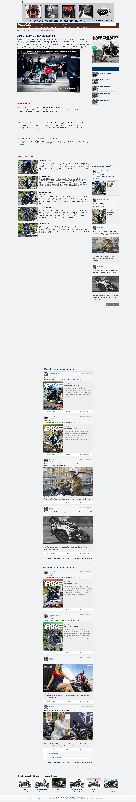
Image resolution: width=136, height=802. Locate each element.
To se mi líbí (52, 411)
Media (56, 24)
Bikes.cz (33, 1)
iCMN (24, 30)
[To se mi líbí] (87, 373)
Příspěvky (41, 24)
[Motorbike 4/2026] (53, 214)
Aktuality (30, 30)
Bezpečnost (30, 27)
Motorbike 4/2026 (104, 93)
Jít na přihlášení (86, 564)
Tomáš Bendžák (53, 753)
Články (48, 24)
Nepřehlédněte (44, 27)
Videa (78, 27)
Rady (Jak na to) (54, 27)
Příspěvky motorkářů (101, 166)
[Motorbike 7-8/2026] (53, 167)
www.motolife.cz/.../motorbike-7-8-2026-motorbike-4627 (64, 379)
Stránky (64, 24)
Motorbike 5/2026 (104, 87)
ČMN (36, 27)
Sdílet (68, 411)
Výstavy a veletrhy (86, 27)
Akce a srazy (21, 27)
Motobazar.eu (40, 1)
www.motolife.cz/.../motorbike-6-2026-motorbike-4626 (64, 422)
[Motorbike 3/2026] (53, 230)
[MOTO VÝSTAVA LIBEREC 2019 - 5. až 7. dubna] (53, 145)
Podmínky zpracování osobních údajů (60, 797)
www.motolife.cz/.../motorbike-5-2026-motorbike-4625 (64, 577)
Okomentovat (85, 411)
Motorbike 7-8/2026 (105, 73)
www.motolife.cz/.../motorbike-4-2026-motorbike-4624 (65, 620)
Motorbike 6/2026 (104, 80)
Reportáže (63, 27)
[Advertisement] (105, 135)
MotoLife (25, 2)
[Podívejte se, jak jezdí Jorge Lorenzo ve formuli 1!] (17, 39)
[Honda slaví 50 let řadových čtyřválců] (53, 113)
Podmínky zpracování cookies (77, 797)
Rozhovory (71, 27)
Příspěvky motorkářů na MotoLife (59, 369)
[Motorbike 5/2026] (53, 198)
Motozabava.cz (49, 1)
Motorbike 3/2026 (104, 100)
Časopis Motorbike (103, 171)
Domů (19, 30)
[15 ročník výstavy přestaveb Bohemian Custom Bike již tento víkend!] (53, 129)
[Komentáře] (90, 373)
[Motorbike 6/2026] (53, 182)
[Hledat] (117, 24)
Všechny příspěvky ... (113, 305)
